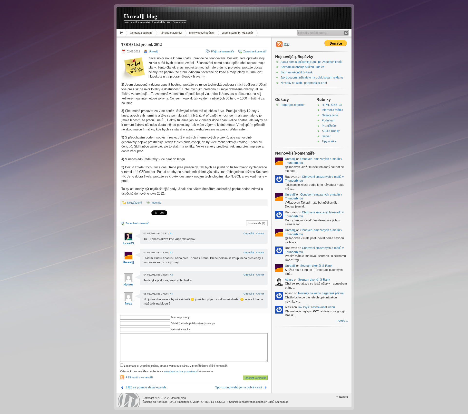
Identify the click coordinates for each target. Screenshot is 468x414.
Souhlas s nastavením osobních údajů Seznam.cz (258, 401)
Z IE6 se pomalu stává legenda (146, 387)
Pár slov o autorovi (171, 32)
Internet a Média (332, 110)
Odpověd (249, 233)
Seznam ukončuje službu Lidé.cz (302, 67)
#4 (171, 293)
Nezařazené (134, 202)
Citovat (260, 233)
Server (326, 136)
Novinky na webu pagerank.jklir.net (304, 83)
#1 (171, 233)
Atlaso (289, 279)
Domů (122, 33)
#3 (171, 274)
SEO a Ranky (331, 131)
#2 (171, 252)
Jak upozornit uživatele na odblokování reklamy (312, 77)
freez (128, 303)
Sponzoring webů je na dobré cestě (238, 387)
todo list (156, 202)
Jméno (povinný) (181, 317)
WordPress (129, 400)
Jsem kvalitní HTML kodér (237, 32)
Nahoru (343, 396)
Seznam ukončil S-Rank (296, 72)
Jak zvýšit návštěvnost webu (316, 307)
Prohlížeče (329, 126)
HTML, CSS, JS (332, 105)
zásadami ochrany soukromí (181, 371)
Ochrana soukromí (141, 32)
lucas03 (128, 243)
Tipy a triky (329, 141)
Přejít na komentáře (222, 51)
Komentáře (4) (257, 223)
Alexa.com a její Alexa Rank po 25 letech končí (311, 62)
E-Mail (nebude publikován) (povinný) (193, 323)
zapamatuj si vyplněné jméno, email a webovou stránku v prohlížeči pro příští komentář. (175, 365)
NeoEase (161, 401)
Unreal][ (153, 51)
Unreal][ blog (140, 16)
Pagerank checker (293, 105)
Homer (128, 284)
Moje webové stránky (201, 32)
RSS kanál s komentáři (139, 377)
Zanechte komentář (254, 51)
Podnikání (328, 120)
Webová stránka (180, 329)
